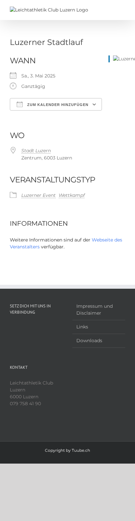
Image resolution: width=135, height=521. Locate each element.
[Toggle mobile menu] (122, 10)
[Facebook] (27, 328)
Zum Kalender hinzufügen (57, 105)
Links (82, 327)
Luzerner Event (38, 195)
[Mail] (45, 328)
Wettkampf (72, 195)
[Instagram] (36, 328)
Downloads (89, 341)
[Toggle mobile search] (110, 10)
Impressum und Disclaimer (94, 309)
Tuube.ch (81, 450)
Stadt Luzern (36, 151)
